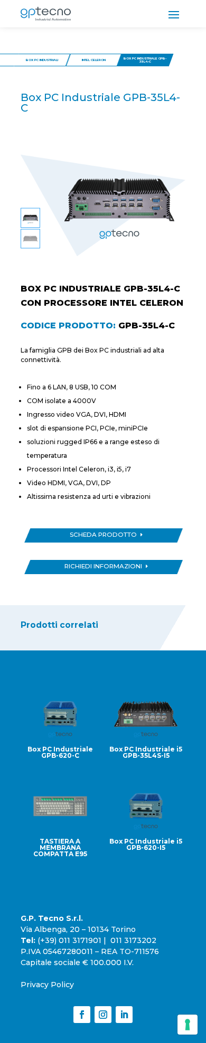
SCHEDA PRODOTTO (103, 534)
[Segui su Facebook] (81, 1014)
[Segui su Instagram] (103, 1014)
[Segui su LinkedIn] (124, 1014)
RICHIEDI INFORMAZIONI (103, 566)
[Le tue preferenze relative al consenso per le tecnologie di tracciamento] (187, 1025)
